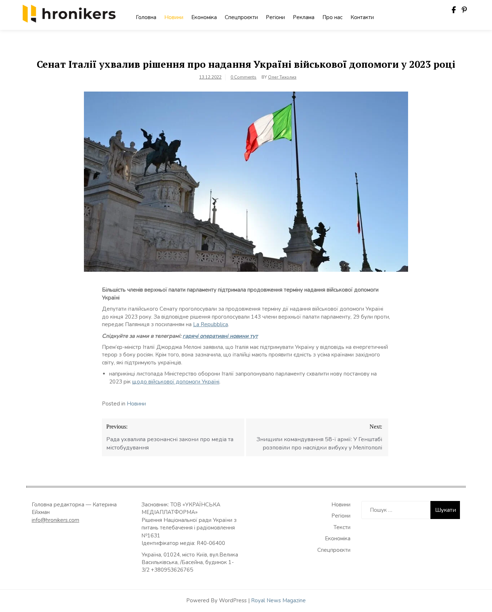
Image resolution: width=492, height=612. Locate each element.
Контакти (362, 17)
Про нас (332, 17)
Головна (146, 17)
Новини (173, 17)
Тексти (342, 527)
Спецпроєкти (241, 17)
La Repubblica (210, 324)
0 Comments (243, 77)
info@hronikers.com (55, 520)
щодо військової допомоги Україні (175, 381)
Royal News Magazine (278, 600)
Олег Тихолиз (282, 77)
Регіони (275, 17)
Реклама (303, 17)
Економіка (204, 17)
